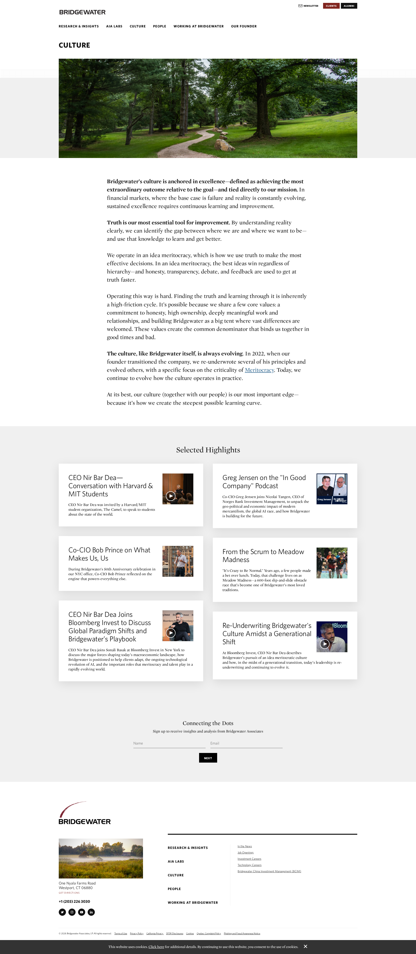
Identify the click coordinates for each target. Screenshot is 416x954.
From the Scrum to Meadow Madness (263, 555)
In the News (245, 846)
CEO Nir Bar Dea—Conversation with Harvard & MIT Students (110, 485)
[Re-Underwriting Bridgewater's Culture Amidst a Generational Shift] (332, 636)
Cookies (190, 933)
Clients (331, 5)
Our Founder (244, 26)
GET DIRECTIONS (69, 892)
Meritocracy (259, 369)
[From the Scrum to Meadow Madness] (332, 563)
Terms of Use (120, 933)
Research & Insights (79, 26)
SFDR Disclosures (174, 933)
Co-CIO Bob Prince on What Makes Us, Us (109, 553)
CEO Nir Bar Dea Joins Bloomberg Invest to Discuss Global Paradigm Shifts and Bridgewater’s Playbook (109, 626)
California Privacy (155, 933)
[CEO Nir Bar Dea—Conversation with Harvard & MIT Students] (178, 489)
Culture (138, 26)
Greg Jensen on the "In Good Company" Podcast (264, 481)
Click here (156, 947)
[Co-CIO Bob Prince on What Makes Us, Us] (178, 561)
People (159, 26)
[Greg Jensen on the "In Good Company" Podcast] (332, 489)
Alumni (349, 5)
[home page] (86, 12)
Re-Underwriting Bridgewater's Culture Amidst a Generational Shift (267, 633)
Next (208, 758)
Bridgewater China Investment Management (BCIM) (269, 871)
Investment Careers (249, 858)
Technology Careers (249, 864)
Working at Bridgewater (199, 26)
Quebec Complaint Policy (209, 933)
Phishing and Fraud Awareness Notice (242, 933)
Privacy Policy (136, 933)
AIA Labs (114, 26)
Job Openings (246, 852)
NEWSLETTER (311, 5)
